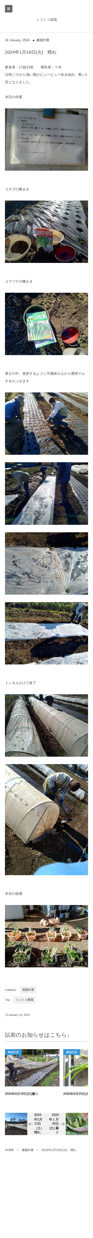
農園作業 (42, 40)
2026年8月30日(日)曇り (21, 1094)
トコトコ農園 (46, 20)
